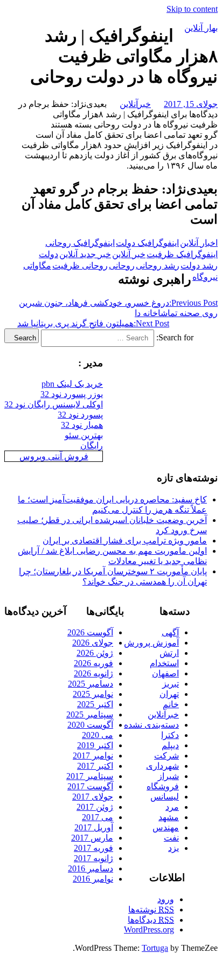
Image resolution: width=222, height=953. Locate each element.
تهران (169, 694)
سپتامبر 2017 (89, 776)
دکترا (170, 735)
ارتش (169, 652)
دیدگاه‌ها (151, 919)
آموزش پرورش (151, 642)
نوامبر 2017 (93, 755)
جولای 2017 (92, 796)
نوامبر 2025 (93, 694)
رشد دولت (199, 265)
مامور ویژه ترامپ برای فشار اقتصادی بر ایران (125, 540)
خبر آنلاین (128, 254)
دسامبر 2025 (90, 683)
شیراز (168, 776)
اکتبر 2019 (95, 745)
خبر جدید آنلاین (85, 254)
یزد (173, 848)
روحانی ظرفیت (80, 265)
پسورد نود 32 (80, 414)
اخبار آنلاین (199, 242)
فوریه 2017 (93, 848)
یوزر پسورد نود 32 (71, 394)
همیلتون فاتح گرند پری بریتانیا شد (93, 323)
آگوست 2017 (90, 786)
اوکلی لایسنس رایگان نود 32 (53, 404)
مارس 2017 (92, 837)
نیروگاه (205, 276)
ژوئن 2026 (95, 652)
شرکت (166, 755)
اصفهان (165, 673)
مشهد (168, 817)
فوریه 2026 (93, 663)
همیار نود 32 (82, 424)
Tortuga (155, 947)
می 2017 (97, 817)
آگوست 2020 (90, 724)
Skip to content (192, 9)
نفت (171, 837)
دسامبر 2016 (90, 868)
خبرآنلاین (135, 104)
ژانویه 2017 (93, 858)
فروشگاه (163, 786)
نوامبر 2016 (93, 878)
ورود (165, 899)
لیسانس (164, 796)
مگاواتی (37, 265)
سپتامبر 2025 (89, 714)
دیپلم (170, 745)
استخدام (164, 663)
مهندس (165, 827)
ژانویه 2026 (93, 673)
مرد (172, 806)
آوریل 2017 (93, 827)
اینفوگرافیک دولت (147, 242)
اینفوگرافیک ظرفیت (182, 254)
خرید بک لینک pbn (72, 383)
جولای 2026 (92, 642)
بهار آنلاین (201, 27)
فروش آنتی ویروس (53, 456)
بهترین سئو (84, 435)
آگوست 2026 (90, 632)
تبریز (170, 683)
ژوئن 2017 (95, 806)
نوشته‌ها (151, 909)
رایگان (91, 445)
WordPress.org (149, 929)
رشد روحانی (157, 265)
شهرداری (162, 765)
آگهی (170, 632)
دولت (48, 254)
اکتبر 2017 (95, 765)
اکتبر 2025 (95, 704)
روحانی (122, 265)
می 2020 (97, 735)
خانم (171, 704)
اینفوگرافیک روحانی (80, 242)
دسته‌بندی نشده (151, 724)
